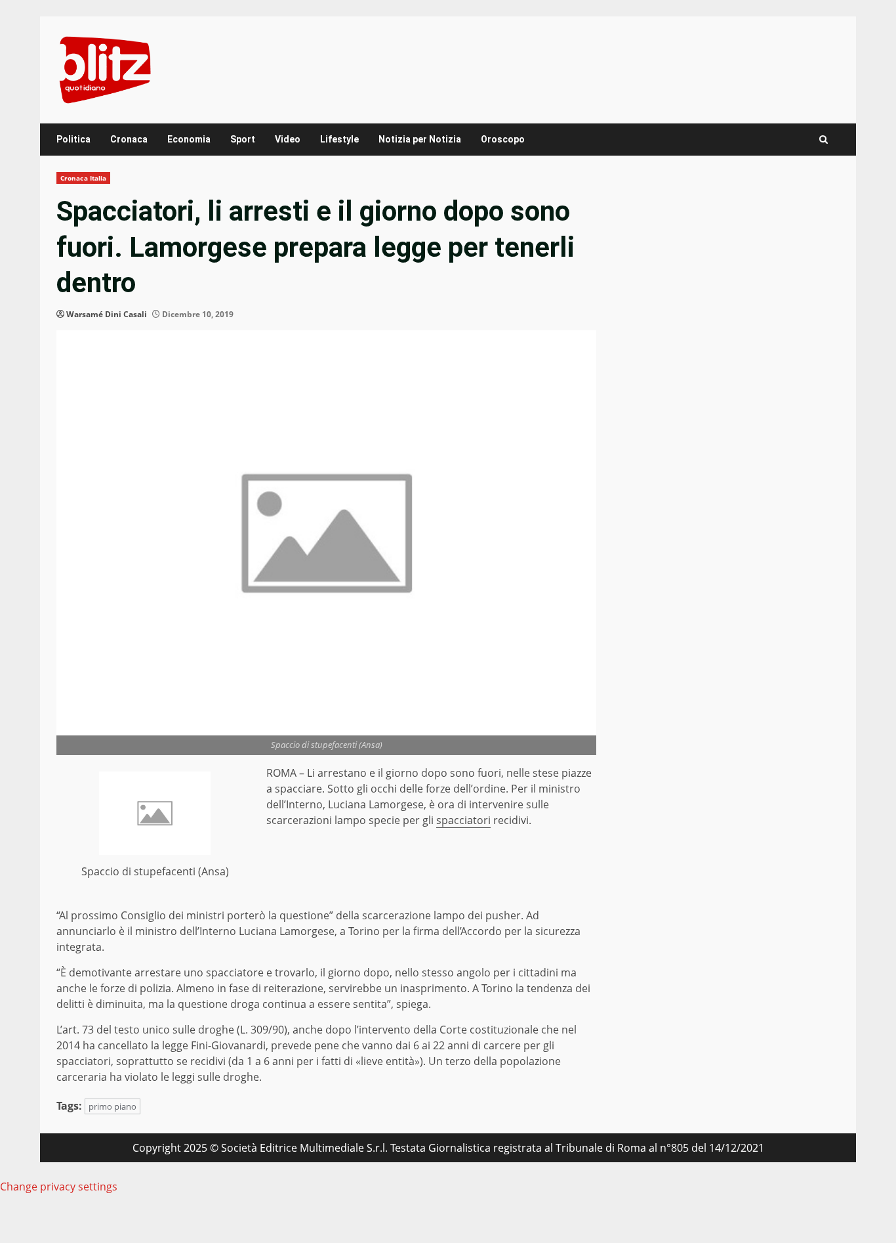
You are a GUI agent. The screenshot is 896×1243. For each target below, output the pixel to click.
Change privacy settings (58, 1186)
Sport (242, 139)
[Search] (823, 139)
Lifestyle (339, 139)
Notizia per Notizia (419, 139)
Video (287, 139)
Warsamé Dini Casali (106, 314)
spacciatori (463, 820)
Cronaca (129, 139)
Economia (189, 139)
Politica (73, 139)
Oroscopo (503, 139)
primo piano (112, 1106)
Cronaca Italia (83, 178)
